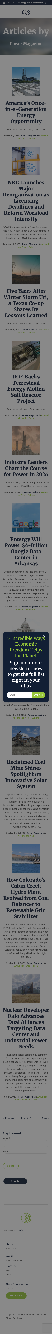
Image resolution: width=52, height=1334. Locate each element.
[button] (44, 636)
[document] (26, 667)
